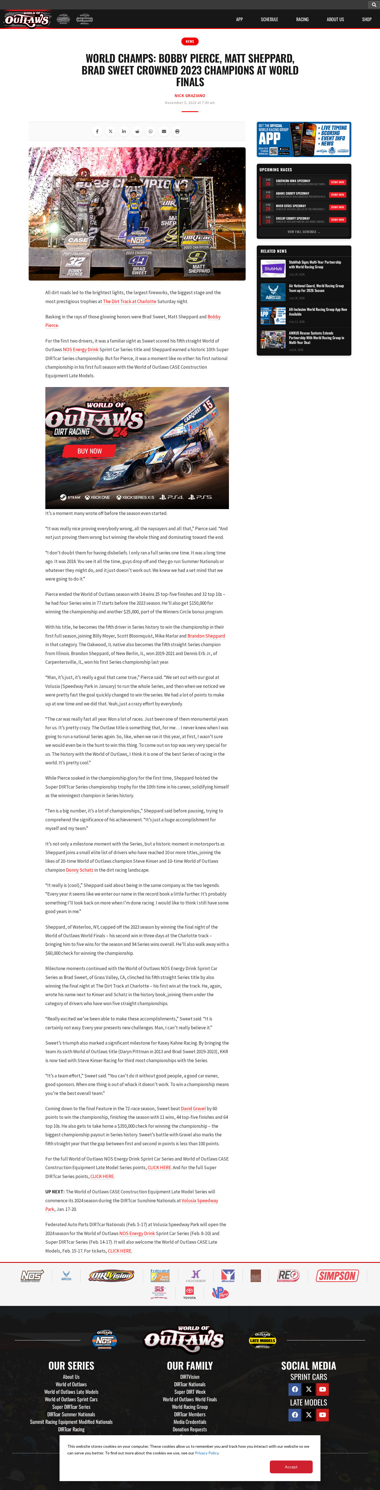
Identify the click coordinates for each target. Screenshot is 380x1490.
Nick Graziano (190, 95)
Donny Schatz (79, 870)
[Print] (177, 131)
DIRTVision (189, 1376)
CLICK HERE (159, 1167)
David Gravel (193, 1108)
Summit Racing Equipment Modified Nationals (71, 1421)
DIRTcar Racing (71, 1429)
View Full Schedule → (304, 231)
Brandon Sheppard (206, 636)
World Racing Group (190, 1406)
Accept (291, 1466)
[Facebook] (294, 1389)
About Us (71, 1376)
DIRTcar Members (190, 1414)
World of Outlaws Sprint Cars (71, 1399)
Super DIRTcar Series (71, 1406)
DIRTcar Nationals (190, 1384)
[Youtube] (322, 1389)
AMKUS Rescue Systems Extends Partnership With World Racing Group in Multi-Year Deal (316, 338)
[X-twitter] (308, 1389)
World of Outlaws (71, 1384)
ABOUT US (335, 19)
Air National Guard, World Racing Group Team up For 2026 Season (316, 288)
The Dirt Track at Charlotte (129, 301)
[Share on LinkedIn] (124, 131)
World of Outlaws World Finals (190, 1399)
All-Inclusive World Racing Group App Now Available (318, 311)
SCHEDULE (269, 19)
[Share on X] (110, 131)
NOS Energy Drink (80, 349)
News (190, 41)
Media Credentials (190, 1421)
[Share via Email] (164, 131)
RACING (302, 19)
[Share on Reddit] (137, 131)
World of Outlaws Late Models (71, 1391)
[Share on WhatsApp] (150, 131)
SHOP (367, 19)
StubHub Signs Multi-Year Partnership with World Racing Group (315, 264)
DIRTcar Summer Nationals (71, 1414)
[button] (374, 4)
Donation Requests (190, 1429)
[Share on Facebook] (97, 131)
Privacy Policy (206, 1453)
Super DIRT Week (190, 1391)
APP (239, 19)
